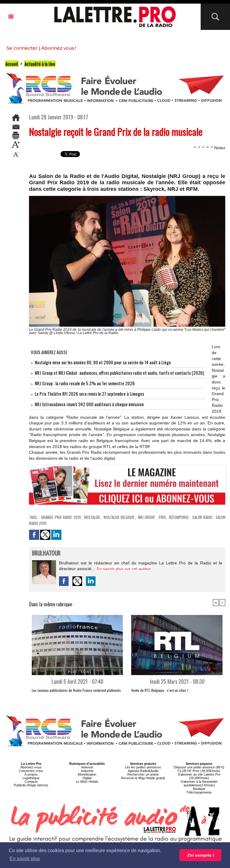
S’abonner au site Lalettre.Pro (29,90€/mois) (199, 776)
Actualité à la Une (40, 63)
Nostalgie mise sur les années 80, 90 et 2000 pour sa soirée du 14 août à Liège (103, 362)
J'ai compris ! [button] (200, 855)
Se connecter (22, 48)
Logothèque (31, 778)
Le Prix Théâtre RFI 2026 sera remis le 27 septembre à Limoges (89, 393)
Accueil (11, 63)
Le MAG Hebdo (87, 781)
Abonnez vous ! (58, 48)
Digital (87, 778)
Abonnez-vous (31, 767)
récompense (179, 517)
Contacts (31, 781)
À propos (31, 774)
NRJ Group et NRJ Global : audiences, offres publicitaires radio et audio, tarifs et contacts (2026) (119, 372)
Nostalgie (92, 517)
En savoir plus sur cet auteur (124, 568)
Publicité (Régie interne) (31, 785)
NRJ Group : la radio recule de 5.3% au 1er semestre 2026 (85, 383)
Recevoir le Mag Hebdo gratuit (143, 778)
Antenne (87, 767)
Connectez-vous (31, 771)
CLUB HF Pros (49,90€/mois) (199, 771)
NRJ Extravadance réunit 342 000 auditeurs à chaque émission (89, 404)
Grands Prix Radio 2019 (61, 517)
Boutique (199, 789)
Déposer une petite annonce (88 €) (199, 767)
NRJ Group (146, 517)
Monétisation (87, 774)
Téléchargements (199, 792)
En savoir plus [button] (25, 858)
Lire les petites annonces (143, 767)
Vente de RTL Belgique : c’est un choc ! (159, 690)
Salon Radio (202, 517)
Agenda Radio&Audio (143, 771)
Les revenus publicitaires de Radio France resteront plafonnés (76, 690)
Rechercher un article (143, 774)
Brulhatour (46, 553)
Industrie (87, 771)
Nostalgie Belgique (119, 517)
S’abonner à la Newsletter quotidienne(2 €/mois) (199, 783)
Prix (162, 517)
